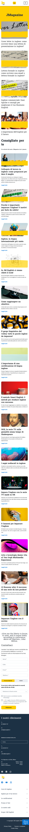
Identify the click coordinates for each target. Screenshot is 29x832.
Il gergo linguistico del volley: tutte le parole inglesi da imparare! (14, 334)
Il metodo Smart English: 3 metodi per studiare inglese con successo (13, 400)
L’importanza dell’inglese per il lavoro (14, 133)
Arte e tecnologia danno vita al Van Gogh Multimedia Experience (14, 557)
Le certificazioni (6, 798)
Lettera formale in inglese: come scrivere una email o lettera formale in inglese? (13, 73)
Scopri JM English (7, 812)
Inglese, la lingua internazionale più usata (12, 240)
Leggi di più (4, 185)
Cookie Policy (14, 828)
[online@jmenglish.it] (14, 751)
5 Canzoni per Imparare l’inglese (12, 525)
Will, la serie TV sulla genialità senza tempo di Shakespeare (12, 432)
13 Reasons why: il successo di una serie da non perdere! (14, 588)
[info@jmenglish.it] (14, 727)
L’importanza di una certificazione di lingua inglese (11, 366)
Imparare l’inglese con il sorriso (12, 620)
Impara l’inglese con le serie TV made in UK (14, 493)
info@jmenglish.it (5, 730)
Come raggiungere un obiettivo (11, 303)
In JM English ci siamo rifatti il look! (11, 271)
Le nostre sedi (5, 807)
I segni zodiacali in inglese (13, 463)
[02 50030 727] (14, 722)
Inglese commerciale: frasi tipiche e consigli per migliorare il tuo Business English (13, 104)
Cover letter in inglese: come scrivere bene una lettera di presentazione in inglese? (14, 44)
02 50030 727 (4, 724)
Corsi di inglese (6, 789)
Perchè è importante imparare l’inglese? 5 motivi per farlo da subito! (14, 207)
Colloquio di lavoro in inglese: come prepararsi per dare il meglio (14, 172)
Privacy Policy (7, 826)
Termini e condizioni (19, 826)
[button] (25, 3)
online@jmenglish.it (5, 753)
